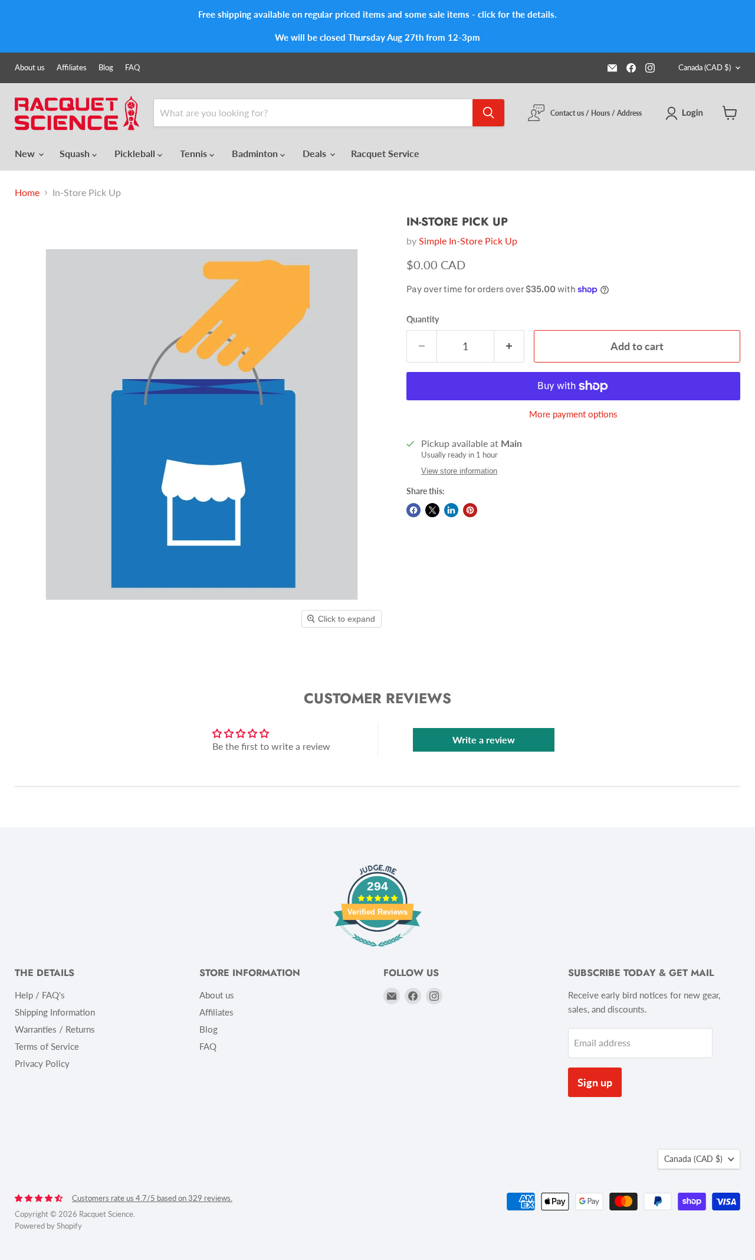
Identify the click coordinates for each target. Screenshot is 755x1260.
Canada (704, 67)
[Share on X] (432, 510)
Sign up (594, 1082)
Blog (106, 67)
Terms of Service (47, 1046)
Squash (76, 153)
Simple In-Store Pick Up (468, 240)
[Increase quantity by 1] (509, 346)
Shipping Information (55, 1012)
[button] (686, 113)
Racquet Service (385, 153)
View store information (459, 471)
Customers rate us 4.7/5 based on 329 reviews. (152, 1198)
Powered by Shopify (48, 1225)
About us (30, 67)
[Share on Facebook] (413, 510)
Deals (316, 153)
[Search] (488, 112)
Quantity (422, 319)
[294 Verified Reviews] (377, 952)
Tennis (194, 153)
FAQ (132, 67)
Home (27, 192)
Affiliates (72, 67)
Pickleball (135, 153)
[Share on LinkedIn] (451, 510)
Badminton (256, 153)
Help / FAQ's (40, 995)
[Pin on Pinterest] (470, 510)
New (26, 153)
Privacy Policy (42, 1063)
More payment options (573, 414)
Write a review (483, 739)
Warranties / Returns (55, 1029)
